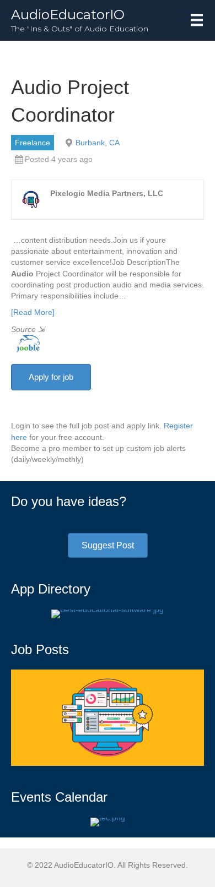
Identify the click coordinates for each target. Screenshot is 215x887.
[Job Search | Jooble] (25, 343)
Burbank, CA (98, 142)
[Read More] (33, 312)
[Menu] (197, 20)
